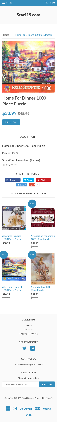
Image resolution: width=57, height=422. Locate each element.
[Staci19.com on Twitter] (24, 348)
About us (28, 329)
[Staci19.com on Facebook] (32, 348)
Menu (9, 2)
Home (6, 34)
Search (28, 325)
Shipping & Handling (28, 333)
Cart (52, 2)
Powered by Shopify (44, 398)
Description (27, 136)
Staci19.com (28, 14)
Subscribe (47, 384)
